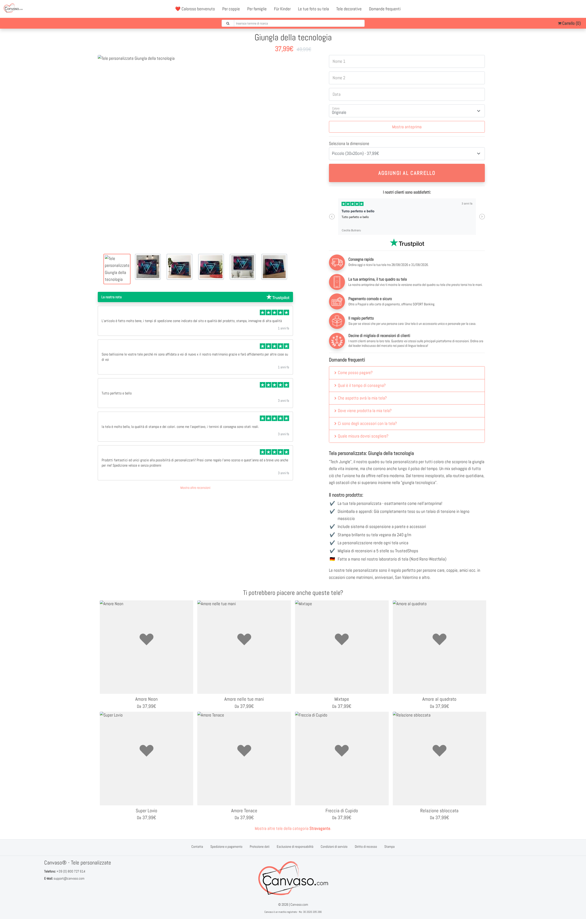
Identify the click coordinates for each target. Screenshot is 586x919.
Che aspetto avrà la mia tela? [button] (362, 398)
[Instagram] (578, 8)
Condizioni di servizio (334, 846)
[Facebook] (558, 8)
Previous (332, 216)
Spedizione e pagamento (226, 846)
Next (482, 216)
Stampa (389, 846)
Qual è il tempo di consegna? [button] (362, 385)
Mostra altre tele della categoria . (293, 828)
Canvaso (268, 912)
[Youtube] (568, 8)
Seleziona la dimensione (349, 143)
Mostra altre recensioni (195, 487)
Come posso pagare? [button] (355, 372)
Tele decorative (349, 9)
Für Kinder (282, 9)
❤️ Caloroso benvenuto (195, 9)
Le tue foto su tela (313, 9)
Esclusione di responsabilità (295, 846)
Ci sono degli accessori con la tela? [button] (367, 423)
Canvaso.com (299, 904)
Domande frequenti (385, 9)
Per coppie (231, 9)
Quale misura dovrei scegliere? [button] (363, 436)
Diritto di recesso (366, 846)
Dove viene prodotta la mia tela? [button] (365, 410)
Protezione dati (259, 846)
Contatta (197, 846)
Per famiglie (257, 9)
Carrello (571, 23)
